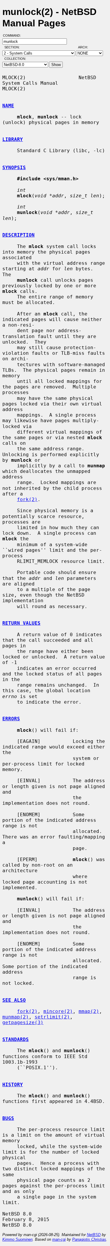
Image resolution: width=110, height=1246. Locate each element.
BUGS (8, 1118)
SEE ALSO (14, 1000)
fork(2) (27, 499)
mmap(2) (89, 1011)
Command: (13, 35)
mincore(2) (58, 1011)
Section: (13, 47)
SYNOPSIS (14, 167)
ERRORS (11, 719)
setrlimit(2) (52, 1017)
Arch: (85, 47)
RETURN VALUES (21, 623)
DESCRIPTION (18, 235)
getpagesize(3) (22, 1022)
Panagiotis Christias (89, 1239)
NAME (8, 105)
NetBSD (94, 1235)
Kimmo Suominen (17, 1239)
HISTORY (12, 1084)
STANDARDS (15, 1039)
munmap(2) (15, 1017)
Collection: (15, 58)
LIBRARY (12, 139)
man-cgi (59, 1239)
